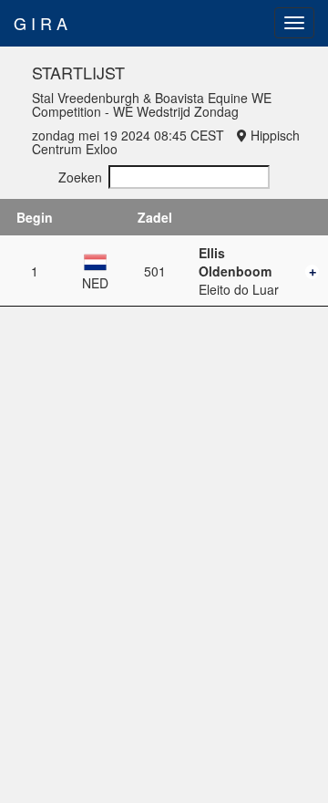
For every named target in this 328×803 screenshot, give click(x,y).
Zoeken (80, 177)
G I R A (40, 23)
